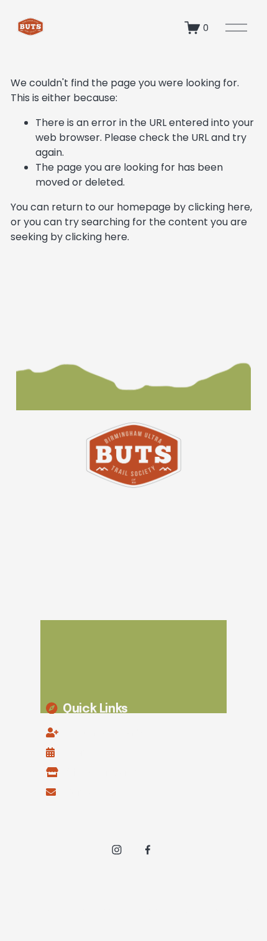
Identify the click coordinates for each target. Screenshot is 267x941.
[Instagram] (117, 850)
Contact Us (89, 792)
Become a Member (108, 732)
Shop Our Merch (102, 772)
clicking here (219, 207)
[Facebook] (148, 850)
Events (78, 752)
